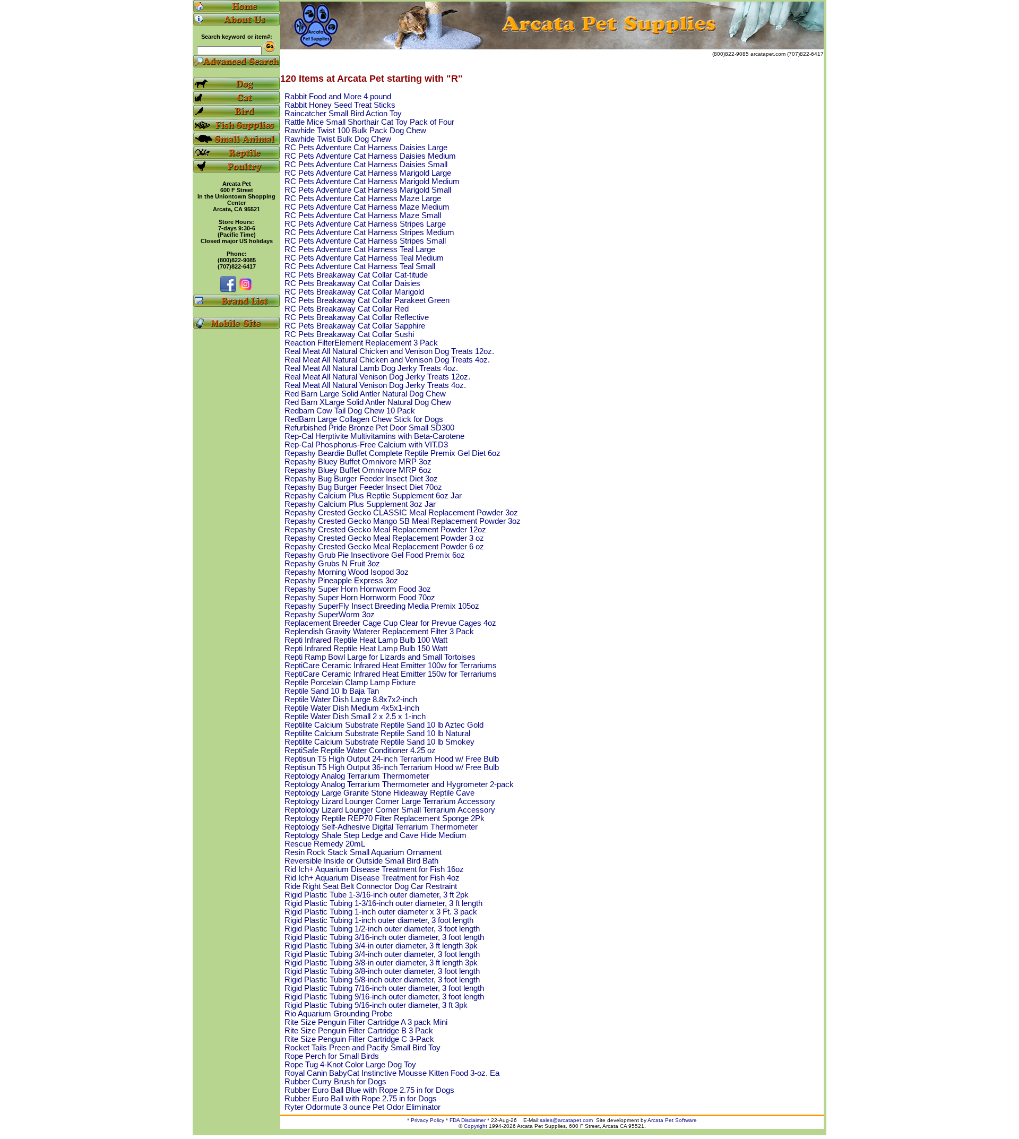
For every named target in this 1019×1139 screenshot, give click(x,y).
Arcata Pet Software (672, 1120)
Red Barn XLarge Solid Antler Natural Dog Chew (367, 402)
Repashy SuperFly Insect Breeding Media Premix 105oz (381, 606)
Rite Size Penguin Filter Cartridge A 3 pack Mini (365, 1022)
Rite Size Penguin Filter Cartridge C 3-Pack (359, 1039)
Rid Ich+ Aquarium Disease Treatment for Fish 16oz (374, 869)
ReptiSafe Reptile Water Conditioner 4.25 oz (360, 750)
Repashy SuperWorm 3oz (329, 614)
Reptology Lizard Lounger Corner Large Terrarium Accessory (389, 801)
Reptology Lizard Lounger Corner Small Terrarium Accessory (389, 810)
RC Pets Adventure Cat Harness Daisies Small (365, 164)
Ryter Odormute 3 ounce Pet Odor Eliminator (362, 1107)
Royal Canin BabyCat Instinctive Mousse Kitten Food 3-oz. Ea (391, 1073)
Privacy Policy (427, 1120)
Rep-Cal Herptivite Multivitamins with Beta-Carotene (374, 436)
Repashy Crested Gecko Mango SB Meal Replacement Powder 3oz (402, 521)
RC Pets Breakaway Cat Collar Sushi (349, 334)
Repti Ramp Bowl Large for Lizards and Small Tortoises (380, 657)
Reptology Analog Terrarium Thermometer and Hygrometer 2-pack (399, 784)
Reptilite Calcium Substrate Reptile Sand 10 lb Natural (377, 733)
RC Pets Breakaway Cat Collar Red (346, 309)
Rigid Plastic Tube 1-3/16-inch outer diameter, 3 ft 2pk (376, 895)
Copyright (475, 1126)
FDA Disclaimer (468, 1120)
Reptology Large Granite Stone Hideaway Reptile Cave (379, 793)
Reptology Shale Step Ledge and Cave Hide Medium (375, 835)
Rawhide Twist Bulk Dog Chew (337, 139)
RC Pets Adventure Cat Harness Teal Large (359, 249)
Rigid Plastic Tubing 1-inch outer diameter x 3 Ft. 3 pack (380, 912)
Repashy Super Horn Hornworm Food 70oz (359, 597)
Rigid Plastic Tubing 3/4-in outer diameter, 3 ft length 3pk (381, 946)
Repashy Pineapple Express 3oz (341, 580)
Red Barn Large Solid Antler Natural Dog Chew (365, 394)
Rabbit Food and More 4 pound (337, 96)
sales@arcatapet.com (566, 1120)
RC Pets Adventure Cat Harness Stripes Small (365, 241)
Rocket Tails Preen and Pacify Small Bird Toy (362, 1047)
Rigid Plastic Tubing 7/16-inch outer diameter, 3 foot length (384, 988)
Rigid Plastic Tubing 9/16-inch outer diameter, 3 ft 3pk (376, 1005)
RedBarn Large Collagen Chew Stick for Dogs (363, 419)
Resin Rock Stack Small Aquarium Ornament (363, 852)
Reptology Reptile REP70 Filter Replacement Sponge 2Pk (384, 818)
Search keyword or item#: (236, 36)
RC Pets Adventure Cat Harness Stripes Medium (369, 232)
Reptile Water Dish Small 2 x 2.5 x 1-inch (355, 716)
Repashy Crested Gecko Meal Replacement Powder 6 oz (384, 546)
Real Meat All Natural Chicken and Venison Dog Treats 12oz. (389, 351)
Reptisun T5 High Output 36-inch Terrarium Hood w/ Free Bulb (391, 767)
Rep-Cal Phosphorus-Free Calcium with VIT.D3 (366, 445)
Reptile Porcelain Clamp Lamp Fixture (350, 682)
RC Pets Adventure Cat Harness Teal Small (359, 266)
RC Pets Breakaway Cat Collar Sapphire (354, 326)
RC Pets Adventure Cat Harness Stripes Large (365, 224)
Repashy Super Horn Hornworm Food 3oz (357, 589)
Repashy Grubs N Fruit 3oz (332, 563)
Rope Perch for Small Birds (331, 1056)
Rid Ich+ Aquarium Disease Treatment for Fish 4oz (372, 878)
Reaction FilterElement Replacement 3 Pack (361, 343)
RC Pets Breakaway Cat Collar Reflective (356, 317)
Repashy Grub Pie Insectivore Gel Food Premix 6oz (374, 555)
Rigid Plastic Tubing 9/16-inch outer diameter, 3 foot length (384, 997)
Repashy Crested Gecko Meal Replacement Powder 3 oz (384, 538)
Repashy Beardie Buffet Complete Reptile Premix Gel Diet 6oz (392, 453)
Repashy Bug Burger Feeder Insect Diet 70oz (363, 487)
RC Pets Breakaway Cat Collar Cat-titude (356, 275)
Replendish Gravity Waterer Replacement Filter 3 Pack (379, 631)
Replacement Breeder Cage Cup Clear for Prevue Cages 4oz (390, 623)
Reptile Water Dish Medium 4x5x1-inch (351, 708)
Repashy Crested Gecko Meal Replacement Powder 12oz (385, 529)
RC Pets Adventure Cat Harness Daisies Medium (370, 156)
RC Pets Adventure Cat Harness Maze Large (362, 198)
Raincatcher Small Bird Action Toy (343, 113)
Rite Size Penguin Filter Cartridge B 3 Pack (358, 1030)
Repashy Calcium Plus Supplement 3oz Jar (360, 504)
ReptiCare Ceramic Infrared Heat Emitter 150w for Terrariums (390, 674)
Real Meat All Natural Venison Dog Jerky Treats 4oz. (375, 385)
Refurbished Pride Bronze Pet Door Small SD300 (369, 428)
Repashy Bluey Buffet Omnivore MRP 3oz (357, 462)
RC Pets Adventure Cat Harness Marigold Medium (372, 181)
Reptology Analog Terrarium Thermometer (356, 776)
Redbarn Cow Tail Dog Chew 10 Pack (349, 411)
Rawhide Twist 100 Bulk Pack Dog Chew (355, 130)
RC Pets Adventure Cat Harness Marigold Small (367, 190)
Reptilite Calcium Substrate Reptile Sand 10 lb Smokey (379, 742)
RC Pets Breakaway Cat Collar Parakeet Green (367, 300)
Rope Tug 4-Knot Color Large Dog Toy (350, 1064)
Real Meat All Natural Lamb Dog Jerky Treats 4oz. (371, 368)
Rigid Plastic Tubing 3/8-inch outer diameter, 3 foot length (382, 971)
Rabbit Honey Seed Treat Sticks (339, 105)
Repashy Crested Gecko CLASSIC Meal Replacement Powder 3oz (401, 512)
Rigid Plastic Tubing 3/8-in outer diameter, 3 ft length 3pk (381, 963)
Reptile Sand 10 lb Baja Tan (331, 691)
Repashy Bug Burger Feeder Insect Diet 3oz (361, 478)
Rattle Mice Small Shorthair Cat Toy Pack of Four (369, 122)
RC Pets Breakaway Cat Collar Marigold (354, 292)
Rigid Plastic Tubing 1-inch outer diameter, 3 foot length (378, 920)
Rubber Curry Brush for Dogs (335, 1081)
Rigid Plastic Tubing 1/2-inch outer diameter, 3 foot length (382, 929)
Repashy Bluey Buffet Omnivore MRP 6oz (357, 470)
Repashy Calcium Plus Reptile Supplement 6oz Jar (373, 495)
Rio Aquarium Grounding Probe (338, 1013)
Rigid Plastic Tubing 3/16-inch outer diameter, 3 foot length (384, 937)
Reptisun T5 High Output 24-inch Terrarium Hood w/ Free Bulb (391, 759)
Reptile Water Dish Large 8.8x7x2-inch (350, 699)
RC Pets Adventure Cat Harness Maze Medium (367, 207)
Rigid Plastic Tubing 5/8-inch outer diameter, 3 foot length (382, 980)
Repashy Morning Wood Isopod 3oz (346, 572)
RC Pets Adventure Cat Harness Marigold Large (367, 173)
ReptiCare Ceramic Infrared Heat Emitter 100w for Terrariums (390, 665)
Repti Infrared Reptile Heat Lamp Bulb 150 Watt (365, 648)
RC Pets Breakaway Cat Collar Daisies (352, 283)
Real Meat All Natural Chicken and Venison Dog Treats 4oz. (387, 360)
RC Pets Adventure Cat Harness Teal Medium (364, 258)
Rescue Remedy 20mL (324, 844)
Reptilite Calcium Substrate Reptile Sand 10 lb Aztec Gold (383, 725)
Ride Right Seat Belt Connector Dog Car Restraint (370, 886)
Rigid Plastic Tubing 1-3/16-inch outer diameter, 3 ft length (383, 903)
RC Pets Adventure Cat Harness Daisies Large (365, 147)
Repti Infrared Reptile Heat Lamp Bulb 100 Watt (365, 640)
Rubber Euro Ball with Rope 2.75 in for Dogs (360, 1098)
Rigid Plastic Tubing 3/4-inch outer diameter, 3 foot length (382, 954)
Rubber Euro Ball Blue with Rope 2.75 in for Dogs (369, 1090)
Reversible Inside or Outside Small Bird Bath (361, 861)
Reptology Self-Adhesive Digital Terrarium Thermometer (381, 827)
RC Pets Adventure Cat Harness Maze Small (362, 215)
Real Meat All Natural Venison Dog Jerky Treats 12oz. (377, 377)
